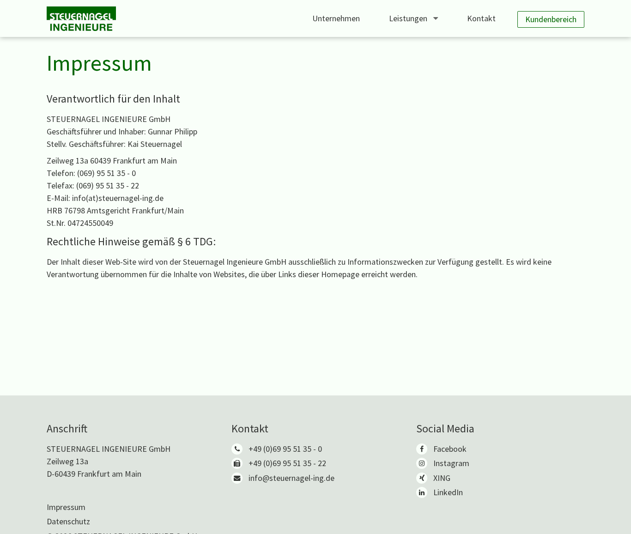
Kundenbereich (550, 19)
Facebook (450, 448)
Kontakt (481, 18)
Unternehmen (336, 18)
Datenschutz (68, 521)
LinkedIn (448, 492)
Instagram (451, 463)
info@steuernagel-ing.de (291, 478)
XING (441, 478)
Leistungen (409, 18)
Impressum (66, 507)
